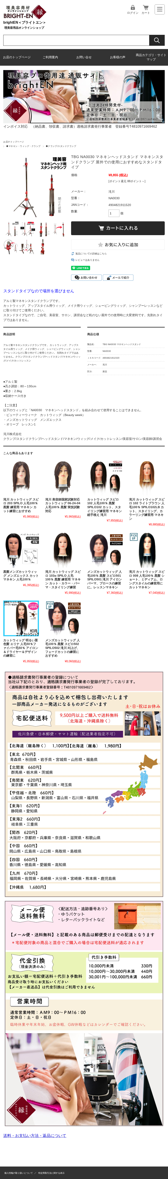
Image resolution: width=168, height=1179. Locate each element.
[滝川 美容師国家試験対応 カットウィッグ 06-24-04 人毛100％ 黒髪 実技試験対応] (63, 477)
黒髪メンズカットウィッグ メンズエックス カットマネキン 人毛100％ (21, 575)
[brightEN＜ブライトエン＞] (25, 18)
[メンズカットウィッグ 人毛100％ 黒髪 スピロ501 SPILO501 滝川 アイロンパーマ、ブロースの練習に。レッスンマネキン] (105, 550)
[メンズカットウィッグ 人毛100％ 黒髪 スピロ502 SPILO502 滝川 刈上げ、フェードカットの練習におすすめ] (63, 618)
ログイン (132, 12)
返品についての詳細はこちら (91, 253)
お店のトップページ (17, 57)
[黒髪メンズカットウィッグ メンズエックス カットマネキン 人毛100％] (21, 550)
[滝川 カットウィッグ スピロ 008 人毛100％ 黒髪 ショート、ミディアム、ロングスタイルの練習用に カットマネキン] (146, 550)
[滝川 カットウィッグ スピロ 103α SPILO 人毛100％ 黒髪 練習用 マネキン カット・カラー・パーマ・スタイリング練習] (63, 550)
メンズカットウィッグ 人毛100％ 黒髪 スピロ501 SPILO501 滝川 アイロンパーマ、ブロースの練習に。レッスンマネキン (104, 579)
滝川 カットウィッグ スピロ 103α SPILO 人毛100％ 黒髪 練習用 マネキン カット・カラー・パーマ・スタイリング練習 (63, 579)
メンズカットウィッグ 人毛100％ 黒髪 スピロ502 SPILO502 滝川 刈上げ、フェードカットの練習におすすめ (62, 648)
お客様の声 (117, 57)
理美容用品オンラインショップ (24, 27)
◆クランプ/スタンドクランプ (61, 146)
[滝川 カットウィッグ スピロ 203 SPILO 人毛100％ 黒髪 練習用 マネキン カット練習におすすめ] (21, 477)
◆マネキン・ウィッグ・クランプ (23, 146)
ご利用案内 (50, 57)
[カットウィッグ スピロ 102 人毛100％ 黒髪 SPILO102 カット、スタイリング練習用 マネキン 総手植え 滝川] (105, 477)
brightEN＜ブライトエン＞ (24, 22)
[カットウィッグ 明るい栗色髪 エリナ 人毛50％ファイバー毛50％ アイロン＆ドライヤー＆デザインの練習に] (21, 618)
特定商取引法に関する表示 (51, 1173)
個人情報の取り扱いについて (18, 1173)
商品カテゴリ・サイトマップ (151, 57)
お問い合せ (84, 57)
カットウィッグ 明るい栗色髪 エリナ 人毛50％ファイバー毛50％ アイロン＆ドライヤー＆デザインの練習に (20, 648)
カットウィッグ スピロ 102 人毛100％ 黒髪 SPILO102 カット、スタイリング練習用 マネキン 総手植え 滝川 (104, 507)
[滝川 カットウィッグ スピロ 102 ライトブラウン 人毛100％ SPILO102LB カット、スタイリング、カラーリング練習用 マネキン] (146, 477)
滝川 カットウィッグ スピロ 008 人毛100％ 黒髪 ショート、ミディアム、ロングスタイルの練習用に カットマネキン (146, 579)
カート (146, 12)
